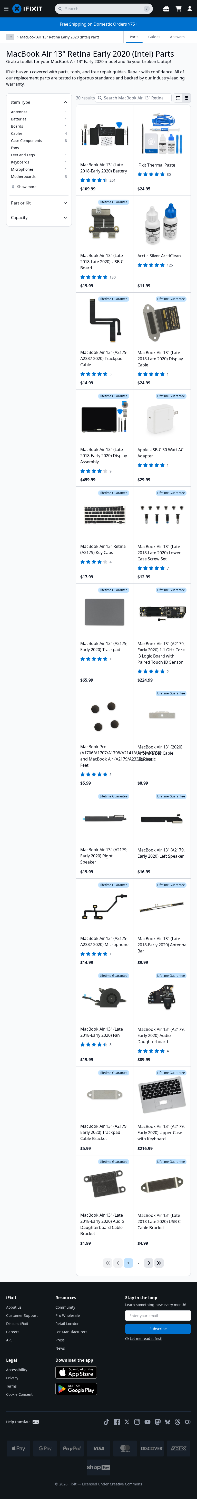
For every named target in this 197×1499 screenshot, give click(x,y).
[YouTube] (147, 1422)
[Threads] (177, 1422)
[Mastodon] (158, 1422)
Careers (12, 1331)
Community (65, 1307)
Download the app (74, 1360)
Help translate (18, 1421)
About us (14, 1307)
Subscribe (158, 1328)
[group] (182, 97)
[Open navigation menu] (6, 9)
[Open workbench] (166, 9)
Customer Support (22, 1315)
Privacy (12, 1377)
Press (60, 1340)
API (9, 1340)
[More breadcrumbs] (10, 37)
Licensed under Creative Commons (112, 1484)
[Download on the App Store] (76, 1372)
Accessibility (16, 1369)
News (60, 1348)
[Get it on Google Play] (76, 1389)
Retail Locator (67, 1323)
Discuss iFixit (17, 1323)
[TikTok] (106, 1422)
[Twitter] (127, 1422)
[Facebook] (117, 1422)
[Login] (190, 9)
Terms (11, 1386)
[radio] (178, 97)
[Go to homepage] (29, 8)
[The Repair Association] (188, 1422)
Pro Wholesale (67, 1315)
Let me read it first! (146, 1338)
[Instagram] (137, 1422)
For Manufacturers (71, 1331)
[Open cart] (178, 9)
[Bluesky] (167, 1422)
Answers (177, 36)
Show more (26, 186)
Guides (154, 36)
